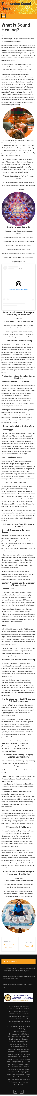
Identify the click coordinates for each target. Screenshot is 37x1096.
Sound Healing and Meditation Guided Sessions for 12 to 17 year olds (19, 977)
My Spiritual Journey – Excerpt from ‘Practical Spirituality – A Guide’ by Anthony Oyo (19, 969)
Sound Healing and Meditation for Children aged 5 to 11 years (17, 985)
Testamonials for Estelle (10, 946)
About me (28, 946)
